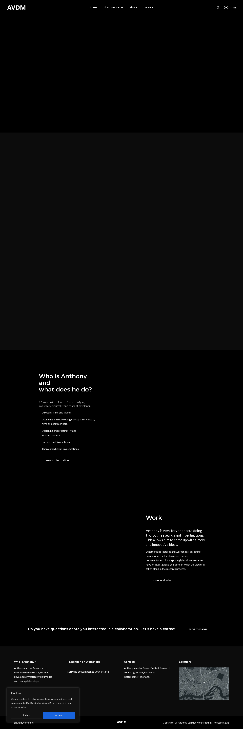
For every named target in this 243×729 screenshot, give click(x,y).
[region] (43, 705)
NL (234, 7)
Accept (59, 715)
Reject (26, 715)
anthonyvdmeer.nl (24, 722)
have (175, 560)
